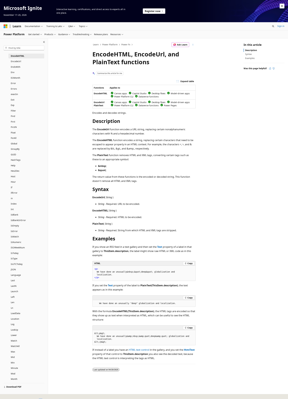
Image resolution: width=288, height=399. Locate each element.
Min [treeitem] (13, 362)
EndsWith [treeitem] (15, 66)
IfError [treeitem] (14, 192)
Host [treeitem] (13, 176)
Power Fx (125, 44)
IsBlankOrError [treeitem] (18, 220)
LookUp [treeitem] (14, 329)
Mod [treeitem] (13, 373)
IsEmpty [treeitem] (15, 225)
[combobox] (24, 48)
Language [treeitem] (16, 275)
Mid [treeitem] (13, 357)
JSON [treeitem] (13, 269)
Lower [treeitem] (14, 335)
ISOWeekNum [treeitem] (18, 247)
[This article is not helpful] (273, 68)
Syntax (248, 54)
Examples (250, 58)
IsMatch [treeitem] (15, 236)
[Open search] (273, 26)
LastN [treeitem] (13, 286)
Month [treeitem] (14, 379)
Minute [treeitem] (14, 368)
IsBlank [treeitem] (14, 214)
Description (251, 50)
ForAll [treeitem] (13, 138)
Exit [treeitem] (12, 99)
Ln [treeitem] (12, 307)
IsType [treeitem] (14, 258)
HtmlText (189, 349)
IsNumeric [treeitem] (16, 242)
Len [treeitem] (12, 302)
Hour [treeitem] (13, 181)
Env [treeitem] (12, 72)
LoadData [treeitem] (15, 313)
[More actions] (193, 44)
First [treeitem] (13, 121)
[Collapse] (44, 42)
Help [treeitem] (13, 165)
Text (159, 246)
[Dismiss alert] (282, 6)
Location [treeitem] (15, 318)
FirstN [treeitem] (14, 127)
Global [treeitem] (14, 143)
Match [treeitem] (14, 340)
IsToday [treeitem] (14, 253)
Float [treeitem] (13, 132)
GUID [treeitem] (13, 154)
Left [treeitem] (13, 296)
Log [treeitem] (12, 324)
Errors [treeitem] (14, 88)
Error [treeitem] (13, 83)
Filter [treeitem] (13, 110)
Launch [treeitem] (14, 291)
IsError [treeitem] (14, 231)
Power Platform (110, 44)
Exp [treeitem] (12, 105)
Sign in (280, 26)
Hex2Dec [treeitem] (15, 170)
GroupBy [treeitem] (15, 149)
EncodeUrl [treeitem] (16, 61)
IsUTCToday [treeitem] (16, 264)
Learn (96, 44)
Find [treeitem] (13, 116)
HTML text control (139, 349)
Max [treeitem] (13, 351)
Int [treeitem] (12, 209)
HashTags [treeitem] (16, 159)
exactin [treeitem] (14, 94)
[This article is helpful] (270, 68)
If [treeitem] (11, 187)
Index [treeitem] (13, 203)
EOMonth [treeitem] (15, 77)
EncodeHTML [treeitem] (17, 55)
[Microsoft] (6, 26)
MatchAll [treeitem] (15, 346)
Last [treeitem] (13, 280)
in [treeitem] (12, 198)
